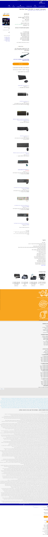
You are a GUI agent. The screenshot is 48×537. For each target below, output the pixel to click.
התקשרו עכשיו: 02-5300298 (43, 320)
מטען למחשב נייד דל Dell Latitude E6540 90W (24, 283)
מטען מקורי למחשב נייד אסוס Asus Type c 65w (42, 283)
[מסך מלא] (46, 518)
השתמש (46, 516)
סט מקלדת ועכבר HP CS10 (24, 122)
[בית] (45, 10)
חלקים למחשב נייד (16, 231)
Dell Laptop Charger (24, 233)
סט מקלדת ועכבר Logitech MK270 (23, 71)
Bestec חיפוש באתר (23, 231)
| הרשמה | (40, 0)
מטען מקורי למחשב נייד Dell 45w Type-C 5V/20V (35, 10)
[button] (24, 403)
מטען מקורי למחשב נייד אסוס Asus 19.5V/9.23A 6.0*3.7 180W (33, 283)
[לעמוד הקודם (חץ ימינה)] (47, 519)
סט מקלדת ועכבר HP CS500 (24, 87)
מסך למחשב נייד (7, 39)
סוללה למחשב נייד (7, 37)
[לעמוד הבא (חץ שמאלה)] (46, 519)
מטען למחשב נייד (26, 232)
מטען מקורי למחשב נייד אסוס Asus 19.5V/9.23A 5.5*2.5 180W (16, 283)
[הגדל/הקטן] (47, 518)
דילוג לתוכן (46, 520)
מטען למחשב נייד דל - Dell (19, 232)
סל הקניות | (36, 0)
